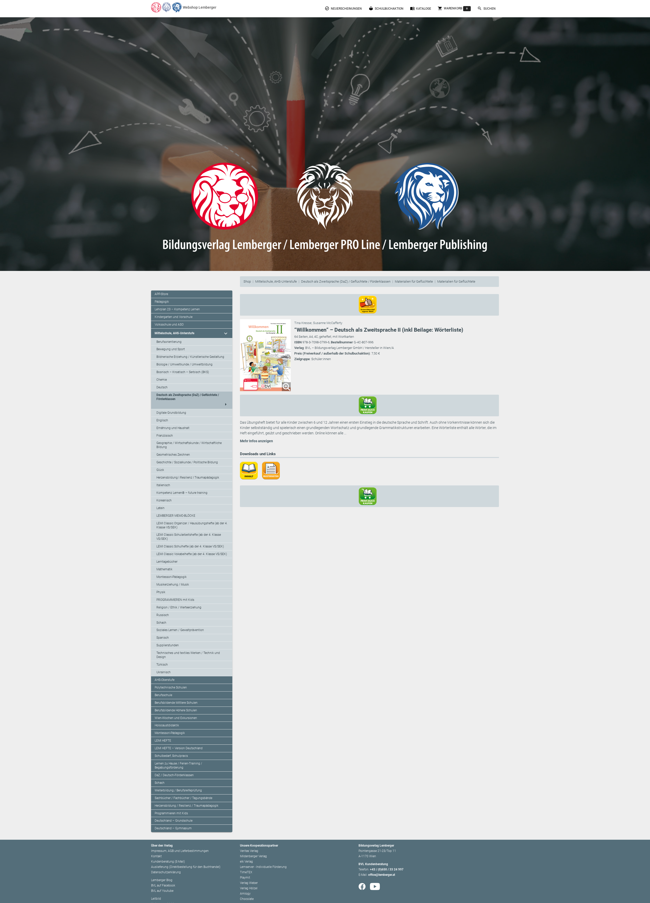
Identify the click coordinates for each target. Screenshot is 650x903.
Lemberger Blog (161, 880)
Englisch (162, 420)
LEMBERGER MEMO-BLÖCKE (175, 515)
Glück (160, 470)
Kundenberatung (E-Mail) (168, 861)
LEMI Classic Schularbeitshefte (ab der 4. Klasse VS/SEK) (188, 537)
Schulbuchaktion (386, 8)
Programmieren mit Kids (171, 813)
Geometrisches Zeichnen (173, 454)
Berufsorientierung (169, 342)
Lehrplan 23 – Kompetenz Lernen (177, 309)
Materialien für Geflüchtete (414, 281)
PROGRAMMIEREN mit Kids (175, 600)
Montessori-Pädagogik (171, 577)
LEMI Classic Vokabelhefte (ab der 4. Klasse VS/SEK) (191, 554)
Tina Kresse (303, 323)
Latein (160, 508)
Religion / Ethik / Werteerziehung (178, 607)
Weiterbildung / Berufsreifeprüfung (178, 790)
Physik (160, 592)
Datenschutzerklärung (166, 872)
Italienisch (163, 485)
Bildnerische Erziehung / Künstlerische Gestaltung (190, 357)
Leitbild (156, 898)
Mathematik (164, 569)
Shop (247, 281)
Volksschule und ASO (169, 324)
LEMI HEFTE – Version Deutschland (179, 748)
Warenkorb (453, 8)
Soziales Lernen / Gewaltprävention (180, 630)
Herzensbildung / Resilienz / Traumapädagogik (186, 805)
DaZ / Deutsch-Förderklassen (174, 775)
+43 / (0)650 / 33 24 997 (386, 869)
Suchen (486, 8)
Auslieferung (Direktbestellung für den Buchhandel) (185, 867)
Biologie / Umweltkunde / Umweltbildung (184, 364)
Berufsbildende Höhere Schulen (176, 710)
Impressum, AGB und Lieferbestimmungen (180, 851)
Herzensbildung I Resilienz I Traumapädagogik (187, 477)
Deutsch (162, 387)
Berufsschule (163, 695)
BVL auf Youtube (162, 891)
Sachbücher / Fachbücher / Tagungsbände (183, 798)
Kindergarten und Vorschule (173, 317)
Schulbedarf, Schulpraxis (171, 756)
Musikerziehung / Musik (172, 584)
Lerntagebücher (166, 561)
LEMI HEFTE (163, 740)
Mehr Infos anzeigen (256, 441)
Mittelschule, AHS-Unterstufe (276, 281)
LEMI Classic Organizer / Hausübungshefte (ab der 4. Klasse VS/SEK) (192, 525)
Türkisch (162, 664)
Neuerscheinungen (343, 8)
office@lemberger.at (381, 875)
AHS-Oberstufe (164, 680)
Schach (161, 622)
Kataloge (420, 8)
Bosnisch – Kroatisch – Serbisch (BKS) (182, 372)
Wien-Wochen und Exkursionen (176, 718)
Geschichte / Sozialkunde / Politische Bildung (187, 462)
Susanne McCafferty (327, 323)
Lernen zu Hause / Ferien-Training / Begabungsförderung (178, 765)
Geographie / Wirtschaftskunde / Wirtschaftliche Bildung (189, 445)
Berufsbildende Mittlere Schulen (176, 703)
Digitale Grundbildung (171, 413)
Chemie (161, 379)
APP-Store (161, 294)
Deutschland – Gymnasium (173, 828)
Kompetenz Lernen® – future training (181, 493)
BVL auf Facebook (163, 885)
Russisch (162, 615)
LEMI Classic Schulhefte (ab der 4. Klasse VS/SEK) (190, 546)
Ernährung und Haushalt (172, 428)
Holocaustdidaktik (167, 725)
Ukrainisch (163, 672)
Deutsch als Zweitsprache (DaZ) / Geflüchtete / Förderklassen (346, 281)
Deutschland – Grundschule (173, 820)
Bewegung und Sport (170, 349)
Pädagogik (162, 301)
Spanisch (162, 637)
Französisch (164, 435)
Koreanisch (164, 500)
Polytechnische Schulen (171, 687)
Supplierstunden (167, 645)
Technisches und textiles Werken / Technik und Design (188, 655)
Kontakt (156, 856)
